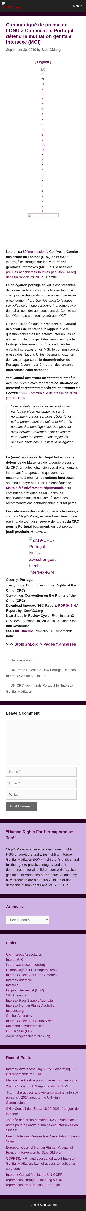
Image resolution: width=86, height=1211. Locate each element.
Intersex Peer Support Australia (29, 1000)
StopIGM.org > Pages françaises (45, 644)
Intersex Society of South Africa (29, 1021)
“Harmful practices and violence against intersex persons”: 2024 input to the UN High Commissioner (42, 1098)
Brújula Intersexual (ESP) (25, 990)
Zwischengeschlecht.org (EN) (28, 1036)
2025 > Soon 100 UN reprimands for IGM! (37, 1086)
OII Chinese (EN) (19, 1031)
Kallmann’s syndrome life (25, 1026)
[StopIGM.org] (12, 6)
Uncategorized (21, 660)
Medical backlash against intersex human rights (41, 1080)
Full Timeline (23, 631)
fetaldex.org (15, 1011)
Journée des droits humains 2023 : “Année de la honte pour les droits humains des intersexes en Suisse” (42, 1125)
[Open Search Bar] (58, 6)
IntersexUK (14, 960)
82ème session (34, 252)
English (43, 62)
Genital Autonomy (19, 1016)
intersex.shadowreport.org (25, 965)
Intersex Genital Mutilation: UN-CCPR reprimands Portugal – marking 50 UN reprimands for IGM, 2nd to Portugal (34, 1180)
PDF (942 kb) (68, 605)
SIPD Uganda (16, 995)
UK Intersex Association (24, 954)
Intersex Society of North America (31, 975)
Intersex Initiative (19, 980)
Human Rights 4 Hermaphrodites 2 (32, 970)
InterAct (12, 985)
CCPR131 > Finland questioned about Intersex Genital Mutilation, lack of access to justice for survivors (40, 1164)
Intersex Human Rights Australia (30, 1005)
